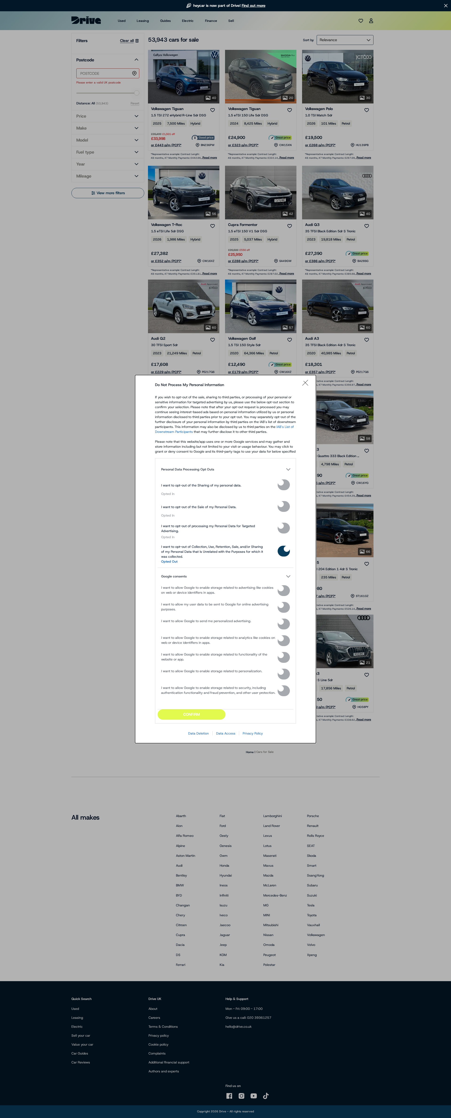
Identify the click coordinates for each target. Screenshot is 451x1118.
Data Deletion (198, 733)
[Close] (306, 385)
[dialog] (225, 559)
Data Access (225, 733)
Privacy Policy (253, 733)
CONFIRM (191, 714)
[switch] (284, 484)
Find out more (253, 5)
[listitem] (225, 469)
